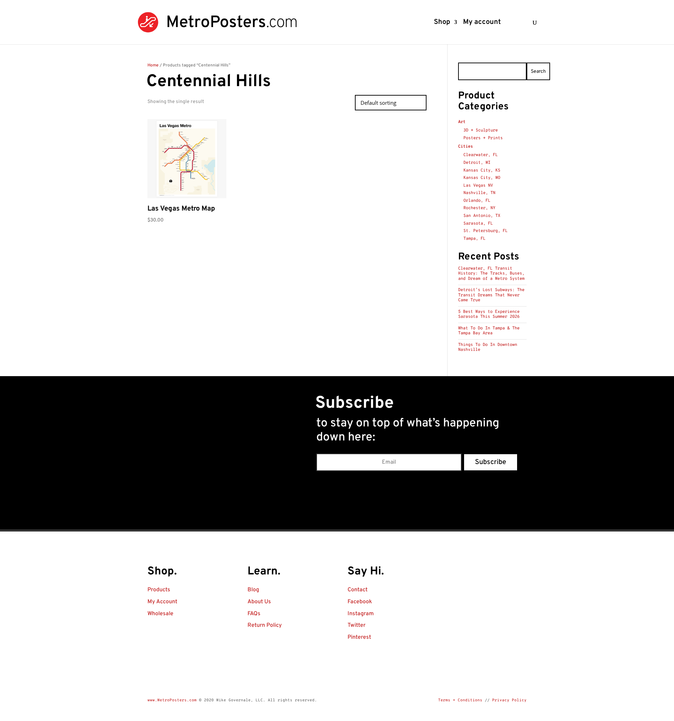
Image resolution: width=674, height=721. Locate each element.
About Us (259, 601)
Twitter (356, 625)
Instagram (361, 613)
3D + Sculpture (480, 130)
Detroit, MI (476, 163)
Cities (465, 146)
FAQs (253, 613)
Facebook (360, 601)
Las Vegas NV (478, 185)
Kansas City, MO (481, 178)
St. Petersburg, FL (485, 231)
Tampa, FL (474, 239)
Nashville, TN (479, 193)
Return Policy (264, 625)
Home (153, 65)
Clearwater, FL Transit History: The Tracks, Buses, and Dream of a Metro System (491, 274)
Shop (442, 23)
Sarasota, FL (478, 223)
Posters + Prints (483, 138)
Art (461, 122)
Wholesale (160, 613)
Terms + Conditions (460, 700)
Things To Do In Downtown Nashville (487, 347)
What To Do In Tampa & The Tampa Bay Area (489, 331)
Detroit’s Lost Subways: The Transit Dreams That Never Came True (491, 295)
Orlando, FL (476, 201)
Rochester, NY (479, 208)
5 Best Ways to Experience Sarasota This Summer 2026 (489, 314)
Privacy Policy (509, 700)
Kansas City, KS (481, 170)
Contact (358, 589)
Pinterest (359, 637)
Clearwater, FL (480, 155)
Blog (253, 589)
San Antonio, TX (481, 216)
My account (482, 23)
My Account (162, 601)
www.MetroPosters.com (172, 700)
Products (158, 589)
